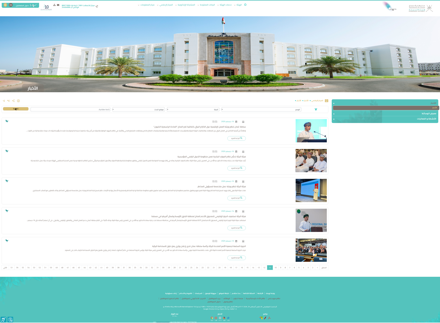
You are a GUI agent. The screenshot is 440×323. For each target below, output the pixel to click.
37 (124, 267)
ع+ (8, 100)
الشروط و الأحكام (185, 293)
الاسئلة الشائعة (249, 293)
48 (62, 267)
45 (79, 267)
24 (197, 267)
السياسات (198, 293)
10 (276, 267)
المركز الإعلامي (166, 5)
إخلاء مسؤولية (171, 293)
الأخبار (434, 107)
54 (29, 267)
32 (152, 267)
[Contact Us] (58, 5)
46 (73, 267)
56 (17, 267)
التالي (5, 267)
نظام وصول (228, 301)
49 (57, 267)
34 (141, 267)
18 (231, 267)
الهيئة (239, 5)
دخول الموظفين (214, 301)
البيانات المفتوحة (207, 5)
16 (242, 267)
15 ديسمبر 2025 (227, 121)
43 (90, 267)
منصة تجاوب (238, 298)
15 (247, 267)
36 (130, 267)
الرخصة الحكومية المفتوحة (163, 322)
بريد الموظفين (214, 298)
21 (214, 267)
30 (163, 267)
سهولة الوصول (210, 293)
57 (12, 267)
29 (169, 267)
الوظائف (226, 298)
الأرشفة (260, 293)
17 (236, 267)
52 (40, 267)
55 (23, 267)
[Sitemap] (54, 5)
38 (118, 267)
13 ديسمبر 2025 (227, 241)
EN (11, 5)
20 (219, 267)
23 (203, 267)
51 (45, 267)
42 (96, 267)
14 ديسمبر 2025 (227, 211)
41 (101, 267)
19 (225, 267)
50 (51, 267)
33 (146, 267)
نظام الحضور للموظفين (169, 298)
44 (85, 267)
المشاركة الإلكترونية (186, 5)
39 (113, 267)
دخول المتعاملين (22, 5)
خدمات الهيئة (225, 5)
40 (107, 267)
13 (259, 267)
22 (208, 267)
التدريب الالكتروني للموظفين (194, 298)
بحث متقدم (236, 293)
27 (180, 267)
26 (186, 267)
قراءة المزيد (235, 138)
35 (135, 267)
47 (68, 267)
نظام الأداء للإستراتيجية (255, 298)
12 (264, 267)
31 (158, 267)
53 (34, 267)
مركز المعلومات (147, 5)
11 (270, 267)
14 (253, 267)
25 (191, 267)
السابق (324, 267)
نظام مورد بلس (274, 298)
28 (174, 267)
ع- (4, 100)
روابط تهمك (270, 293)
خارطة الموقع (224, 293)
